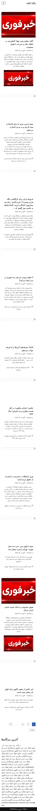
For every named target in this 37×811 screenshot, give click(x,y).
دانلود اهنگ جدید (29, 748)
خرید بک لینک (27, 751)
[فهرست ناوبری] (3, 3)
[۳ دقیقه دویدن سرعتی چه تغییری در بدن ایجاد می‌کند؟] (18, 261)
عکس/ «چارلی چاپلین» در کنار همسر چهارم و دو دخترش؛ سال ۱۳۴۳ (20, 411)
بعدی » (32, 730)
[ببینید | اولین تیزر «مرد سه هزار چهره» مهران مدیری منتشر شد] (18, 530)
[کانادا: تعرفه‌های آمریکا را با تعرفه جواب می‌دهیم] (18, 331)
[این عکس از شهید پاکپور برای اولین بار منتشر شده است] (18, 673)
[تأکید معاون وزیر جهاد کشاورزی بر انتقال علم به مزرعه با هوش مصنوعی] (18, 25)
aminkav (29, 50)
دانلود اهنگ (5, 753)
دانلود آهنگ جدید (19, 767)
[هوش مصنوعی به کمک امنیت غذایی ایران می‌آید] (18, 591)
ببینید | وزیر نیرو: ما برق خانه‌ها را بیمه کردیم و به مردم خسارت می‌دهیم (19, 127)
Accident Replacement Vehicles (13, 803)
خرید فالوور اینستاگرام (16, 748)
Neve (25, 809)
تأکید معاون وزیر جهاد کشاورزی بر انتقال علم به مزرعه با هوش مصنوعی (19, 44)
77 (10, 724)
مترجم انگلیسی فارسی (23, 756)
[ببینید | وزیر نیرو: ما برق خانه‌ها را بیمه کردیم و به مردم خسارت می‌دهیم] (18, 108)
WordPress (13, 809)
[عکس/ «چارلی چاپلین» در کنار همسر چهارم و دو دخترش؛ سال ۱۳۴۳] (18, 392)
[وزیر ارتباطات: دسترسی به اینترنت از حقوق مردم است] (18, 460)
